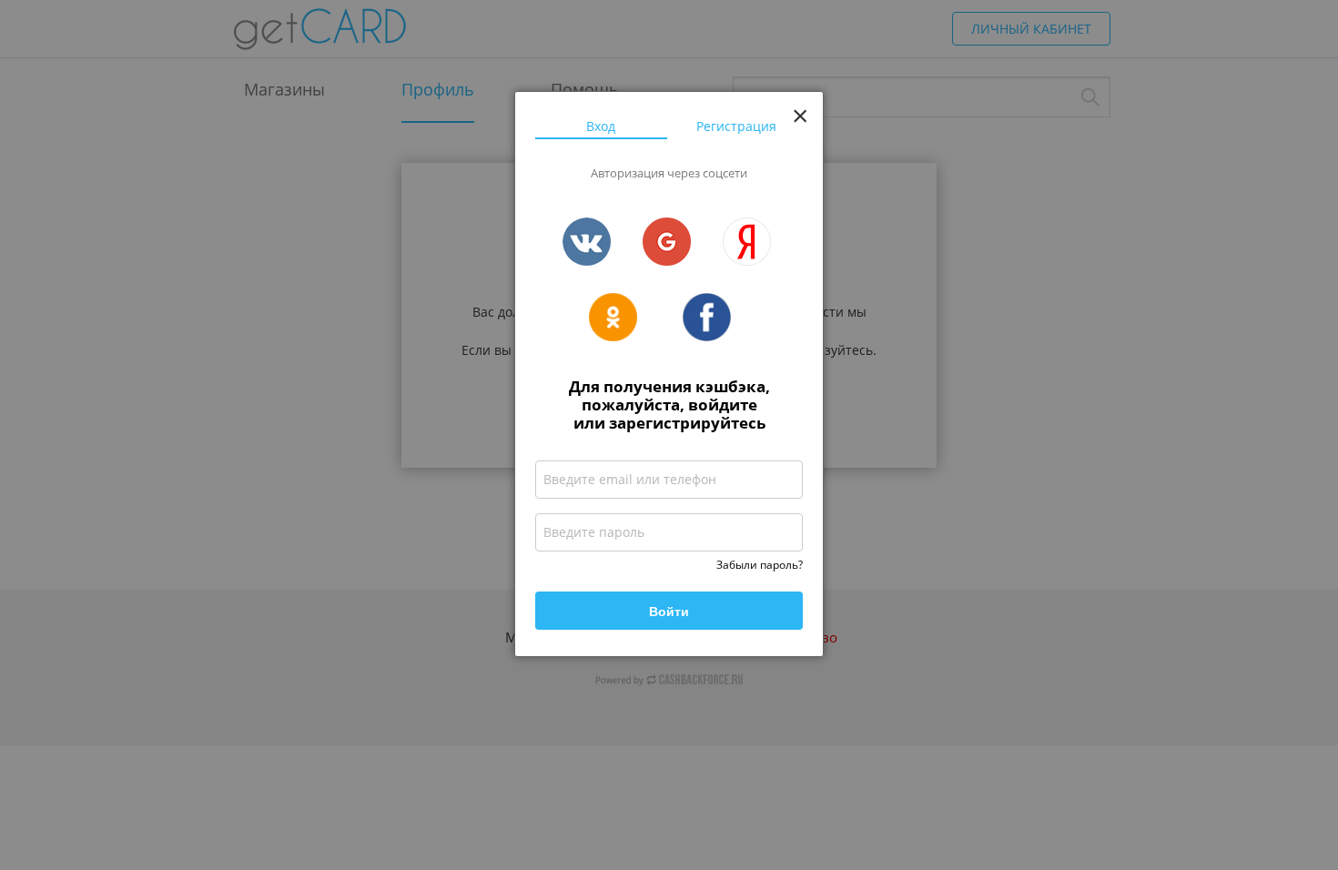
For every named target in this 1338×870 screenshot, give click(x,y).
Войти (669, 611)
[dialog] (669, 374)
